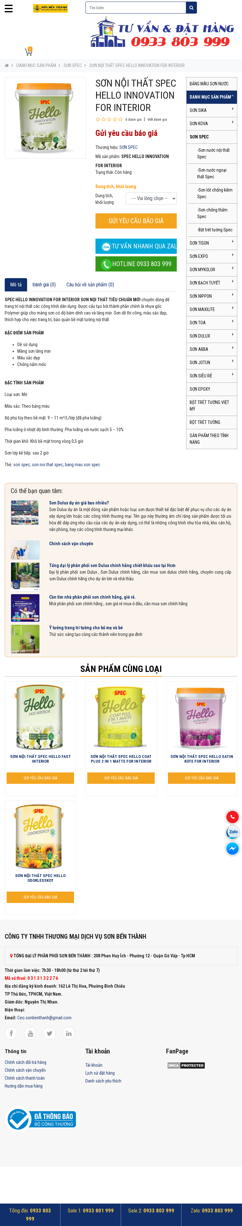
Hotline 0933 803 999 (141, 264)
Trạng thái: (104, 172)
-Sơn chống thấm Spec (212, 213)
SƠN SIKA (198, 110)
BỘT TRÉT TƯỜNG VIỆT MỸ (209, 406)
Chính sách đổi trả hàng (25, 1062)
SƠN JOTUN (200, 362)
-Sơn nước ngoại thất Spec (212, 173)
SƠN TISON (199, 243)
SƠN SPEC (73, 65)
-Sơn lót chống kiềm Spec (215, 193)
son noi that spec (47, 464)
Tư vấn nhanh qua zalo (144, 246)
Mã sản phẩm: (107, 156)
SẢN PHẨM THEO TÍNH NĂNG (209, 439)
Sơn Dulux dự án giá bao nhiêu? (79, 502)
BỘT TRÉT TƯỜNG (205, 422)
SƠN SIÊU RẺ (201, 375)
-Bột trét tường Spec (215, 229)
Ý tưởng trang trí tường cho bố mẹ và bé (86, 627)
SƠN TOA (198, 322)
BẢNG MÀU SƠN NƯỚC (209, 83)
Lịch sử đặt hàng (100, 1073)
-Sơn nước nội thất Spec (213, 153)
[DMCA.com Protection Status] (186, 1065)
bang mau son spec (82, 464)
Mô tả (16, 285)
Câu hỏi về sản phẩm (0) (90, 285)
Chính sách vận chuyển (71, 543)
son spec (21, 464)
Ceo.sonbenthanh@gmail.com (44, 1017)
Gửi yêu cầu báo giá (136, 221)
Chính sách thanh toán (25, 1078)
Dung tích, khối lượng (115, 186)
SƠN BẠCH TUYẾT (205, 282)
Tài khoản (93, 1065)
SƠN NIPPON (201, 296)
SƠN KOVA (199, 123)
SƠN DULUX (200, 336)
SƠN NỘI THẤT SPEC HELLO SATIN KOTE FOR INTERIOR (201, 759)
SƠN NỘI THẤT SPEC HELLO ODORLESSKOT (40, 878)
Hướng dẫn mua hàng (24, 1086)
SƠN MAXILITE (202, 309)
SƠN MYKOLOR (202, 269)
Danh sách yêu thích (103, 1080)
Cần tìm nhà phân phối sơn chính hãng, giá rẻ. (92, 597)
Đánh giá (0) (44, 285)
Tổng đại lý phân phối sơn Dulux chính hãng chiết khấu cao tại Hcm (112, 565)
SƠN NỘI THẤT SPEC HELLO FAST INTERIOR (40, 759)
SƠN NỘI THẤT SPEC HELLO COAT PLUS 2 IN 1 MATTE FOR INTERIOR (121, 759)
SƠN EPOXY (200, 389)
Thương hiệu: (106, 147)
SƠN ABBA (199, 349)
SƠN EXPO (199, 256)
